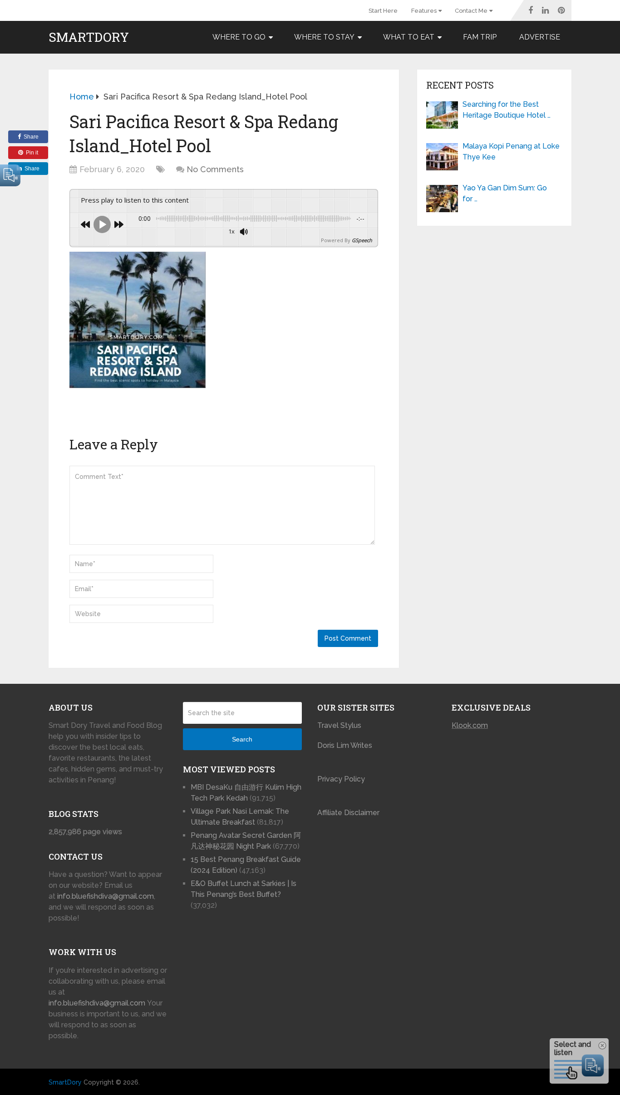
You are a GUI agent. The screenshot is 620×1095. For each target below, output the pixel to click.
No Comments (215, 169)
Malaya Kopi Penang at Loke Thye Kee (511, 151)
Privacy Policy (341, 779)
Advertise (539, 37)
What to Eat (408, 37)
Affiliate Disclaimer (348, 812)
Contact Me (471, 10)
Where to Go (239, 37)
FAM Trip (480, 37)
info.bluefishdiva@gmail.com (105, 896)
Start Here (383, 10)
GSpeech (362, 240)
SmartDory (89, 37)
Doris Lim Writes (345, 745)
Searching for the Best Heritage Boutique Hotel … (507, 109)
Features (424, 10)
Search (242, 739)
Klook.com (470, 725)
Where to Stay (324, 37)
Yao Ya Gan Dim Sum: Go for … (505, 193)
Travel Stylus (339, 725)
